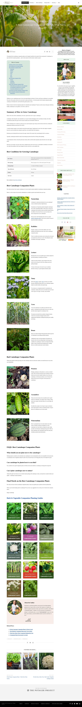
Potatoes (11, 79)
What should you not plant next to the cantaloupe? (18, 85)
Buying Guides (46, 2)
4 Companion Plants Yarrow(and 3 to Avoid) (19, 635)
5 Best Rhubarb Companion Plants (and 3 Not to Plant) (21, 631)
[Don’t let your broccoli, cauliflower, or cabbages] (67, 697)
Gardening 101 (24, 2)
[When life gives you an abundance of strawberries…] (36, 697)
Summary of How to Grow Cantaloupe (15, 64)
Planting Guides (44, 21)
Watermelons (12, 82)
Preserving (53, 2)
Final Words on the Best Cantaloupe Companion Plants (18, 90)
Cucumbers (12, 81)
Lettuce (11, 72)
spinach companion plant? (36, 218)
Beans (11, 76)
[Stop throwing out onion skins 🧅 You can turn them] (5, 697)
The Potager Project (42, 690)
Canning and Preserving (61, 131)
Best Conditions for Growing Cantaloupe (16, 66)
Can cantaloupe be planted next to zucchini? (17, 87)
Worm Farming (59, 165)
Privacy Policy (35, 703)
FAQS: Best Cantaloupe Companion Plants (16, 84)
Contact (27, 703)
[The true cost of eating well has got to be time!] (15, 697)
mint (43, 281)
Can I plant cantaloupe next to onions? (16, 88)
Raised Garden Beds (60, 157)
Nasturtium (12, 69)
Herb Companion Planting (61, 144)
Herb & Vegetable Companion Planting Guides (17, 91)
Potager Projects (60, 155)
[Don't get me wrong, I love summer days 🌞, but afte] (26, 697)
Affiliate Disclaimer (57, 703)
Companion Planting (32, 21)
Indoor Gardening (39, 2)
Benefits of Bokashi (60, 126)
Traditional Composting (61, 160)
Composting (31, 2)
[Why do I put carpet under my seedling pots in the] (77, 697)
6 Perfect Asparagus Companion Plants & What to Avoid (21, 629)
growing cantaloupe (18, 180)
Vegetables (53, 21)
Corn (11, 75)
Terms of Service (45, 703)
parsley (36, 281)
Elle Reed (12, 51)
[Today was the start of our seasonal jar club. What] (56, 697)
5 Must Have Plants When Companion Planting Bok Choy (21, 633)
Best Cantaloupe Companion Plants (15, 67)
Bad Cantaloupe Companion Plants (15, 78)
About (59, 2)
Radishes (11, 70)
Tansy (11, 73)
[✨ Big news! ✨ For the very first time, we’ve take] (46, 697)
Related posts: (12, 93)
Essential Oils (59, 139)
